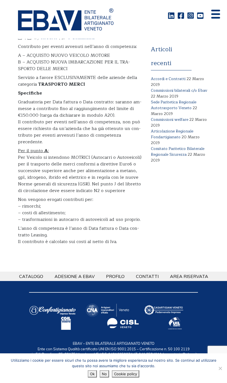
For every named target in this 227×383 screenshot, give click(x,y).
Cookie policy (125, 374)
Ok (92, 374)
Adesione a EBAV (75, 276)
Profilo (115, 276)
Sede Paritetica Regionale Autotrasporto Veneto (173, 105)
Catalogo (31, 276)
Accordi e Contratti (168, 79)
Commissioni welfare (169, 119)
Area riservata (189, 276)
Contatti (147, 276)
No (104, 374)
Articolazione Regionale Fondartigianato (172, 134)
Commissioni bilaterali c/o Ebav (179, 90)
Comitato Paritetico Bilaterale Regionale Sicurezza (177, 151)
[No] (220, 368)
